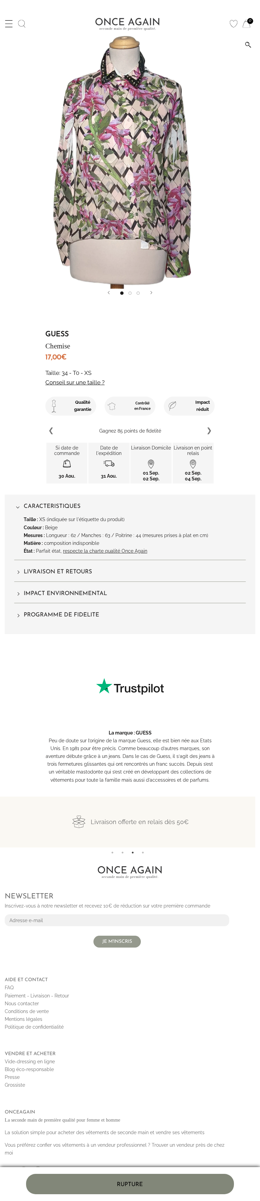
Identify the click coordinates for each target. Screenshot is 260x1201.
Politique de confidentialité (34, 1027)
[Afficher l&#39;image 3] (138, 293)
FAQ (9, 987)
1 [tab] (112, 852)
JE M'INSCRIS (117, 941)
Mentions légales (23, 1019)
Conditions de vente (27, 1011)
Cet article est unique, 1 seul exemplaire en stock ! (130, 430)
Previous (51, 431)
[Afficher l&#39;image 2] (130, 293)
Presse (12, 1077)
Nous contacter (22, 1003)
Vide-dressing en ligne (30, 1061)
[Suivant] (151, 292)
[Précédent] (109, 292)
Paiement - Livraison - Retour (37, 995)
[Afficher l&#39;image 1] (122, 293)
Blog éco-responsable (29, 1069)
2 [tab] (122, 852)
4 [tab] (142, 852)
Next (209, 431)
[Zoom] (248, 44)
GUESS (144, 733)
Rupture (130, 1184)
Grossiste (15, 1085)
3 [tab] (132, 852)
